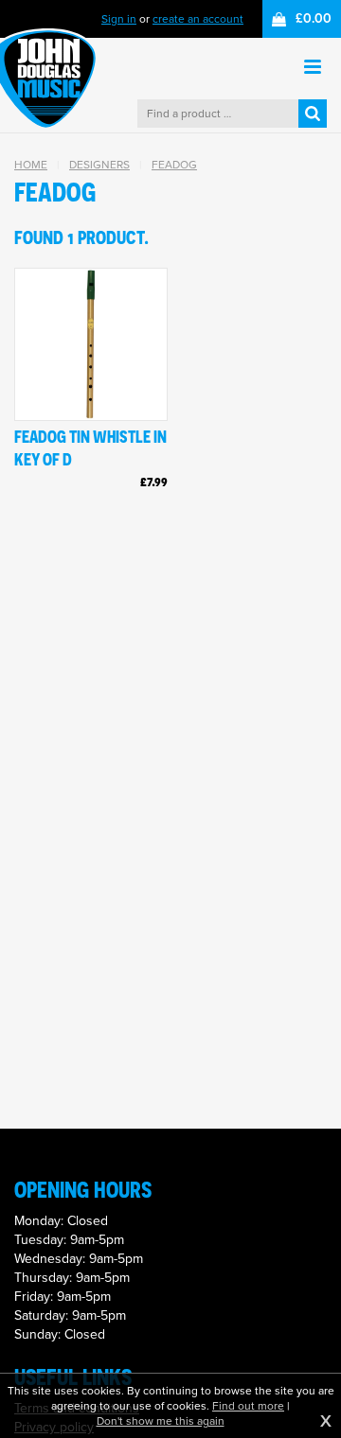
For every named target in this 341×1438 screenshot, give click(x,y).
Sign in (118, 18)
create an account (198, 18)
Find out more (248, 1405)
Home (30, 164)
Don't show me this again (160, 1421)
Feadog (174, 164)
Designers (99, 164)
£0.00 (314, 18)
